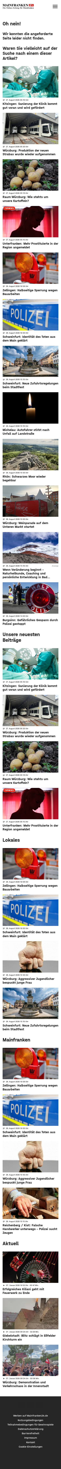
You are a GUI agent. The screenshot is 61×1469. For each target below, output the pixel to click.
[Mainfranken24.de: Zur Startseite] (18, 6)
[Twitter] (30, 1405)
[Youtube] (39, 1405)
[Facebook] (21, 1405)
